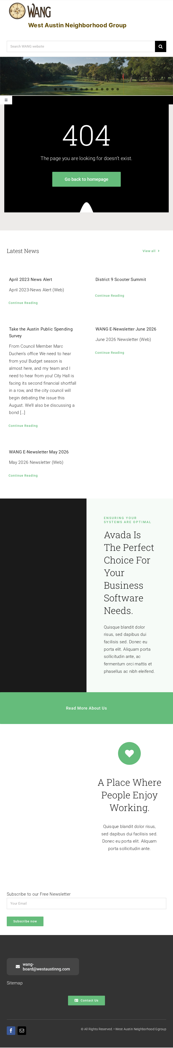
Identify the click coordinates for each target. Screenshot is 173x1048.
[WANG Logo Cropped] (30, 3)
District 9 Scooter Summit (121, 279)
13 (117, 89)
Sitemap (15, 983)
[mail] (22, 1030)
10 (102, 89)
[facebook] (11, 1030)
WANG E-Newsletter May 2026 (39, 452)
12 (112, 89)
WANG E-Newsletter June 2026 (126, 329)
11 (107, 89)
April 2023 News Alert (30, 279)
